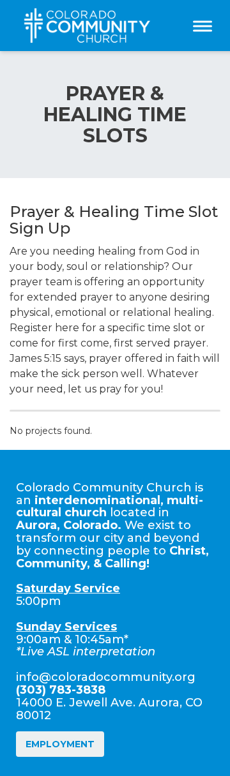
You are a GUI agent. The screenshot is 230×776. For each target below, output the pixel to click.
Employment (60, 744)
